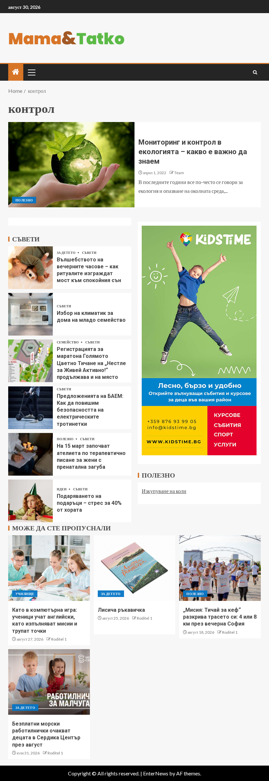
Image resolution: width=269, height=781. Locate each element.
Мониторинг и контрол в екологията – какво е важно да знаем (192, 152)
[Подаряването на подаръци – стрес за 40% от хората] (30, 501)
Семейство (68, 342)
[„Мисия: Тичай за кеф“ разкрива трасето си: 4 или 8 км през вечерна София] (220, 568)
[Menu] (31, 72)
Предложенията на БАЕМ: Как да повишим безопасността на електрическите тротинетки (90, 410)
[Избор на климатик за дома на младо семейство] (30, 314)
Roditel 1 (59, 639)
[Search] (255, 72)
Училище (24, 594)
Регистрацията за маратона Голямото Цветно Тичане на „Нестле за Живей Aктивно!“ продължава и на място (91, 363)
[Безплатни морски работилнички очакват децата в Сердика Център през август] (49, 682)
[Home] (15, 72)
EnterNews (155, 773)
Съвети (89, 253)
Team (179, 172)
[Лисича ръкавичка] (135, 568)
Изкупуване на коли (164, 491)
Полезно (24, 200)
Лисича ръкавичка (121, 610)
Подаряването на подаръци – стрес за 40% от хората (89, 503)
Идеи (62, 489)
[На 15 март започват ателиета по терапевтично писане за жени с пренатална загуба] (30, 454)
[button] (31, 72)
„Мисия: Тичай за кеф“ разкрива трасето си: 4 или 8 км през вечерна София (220, 617)
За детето (66, 253)
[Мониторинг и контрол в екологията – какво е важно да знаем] (71, 164)
